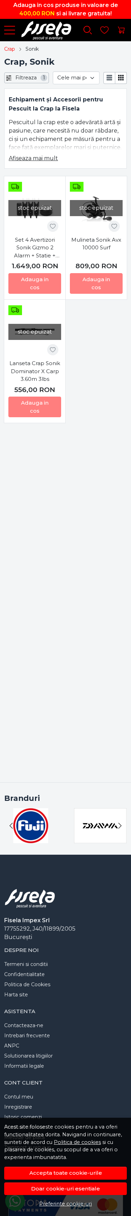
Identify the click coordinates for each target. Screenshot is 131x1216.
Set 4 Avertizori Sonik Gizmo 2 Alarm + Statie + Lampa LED (35, 248)
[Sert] (31, 838)
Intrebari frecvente (27, 1035)
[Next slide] (120, 826)
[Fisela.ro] (43, 30)
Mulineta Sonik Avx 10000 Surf (96, 243)
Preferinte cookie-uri (65, 1204)
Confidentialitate (24, 974)
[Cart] (121, 30)
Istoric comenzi (23, 1117)
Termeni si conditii (26, 964)
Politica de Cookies (27, 984)
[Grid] (121, 78)
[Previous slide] (11, 826)
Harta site (16, 994)
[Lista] (109, 78)
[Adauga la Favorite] (53, 226)
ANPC (11, 1046)
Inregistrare (18, 1107)
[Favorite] (104, 30)
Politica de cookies (77, 1142)
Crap (9, 49)
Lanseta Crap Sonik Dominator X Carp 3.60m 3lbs (34, 371)
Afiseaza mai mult (33, 158)
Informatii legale (24, 1066)
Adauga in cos (35, 283)
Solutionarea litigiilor (28, 1056)
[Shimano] (101, 838)
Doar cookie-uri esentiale (65, 1188)
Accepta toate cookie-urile (65, 1172)
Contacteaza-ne (23, 1025)
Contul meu (18, 1097)
